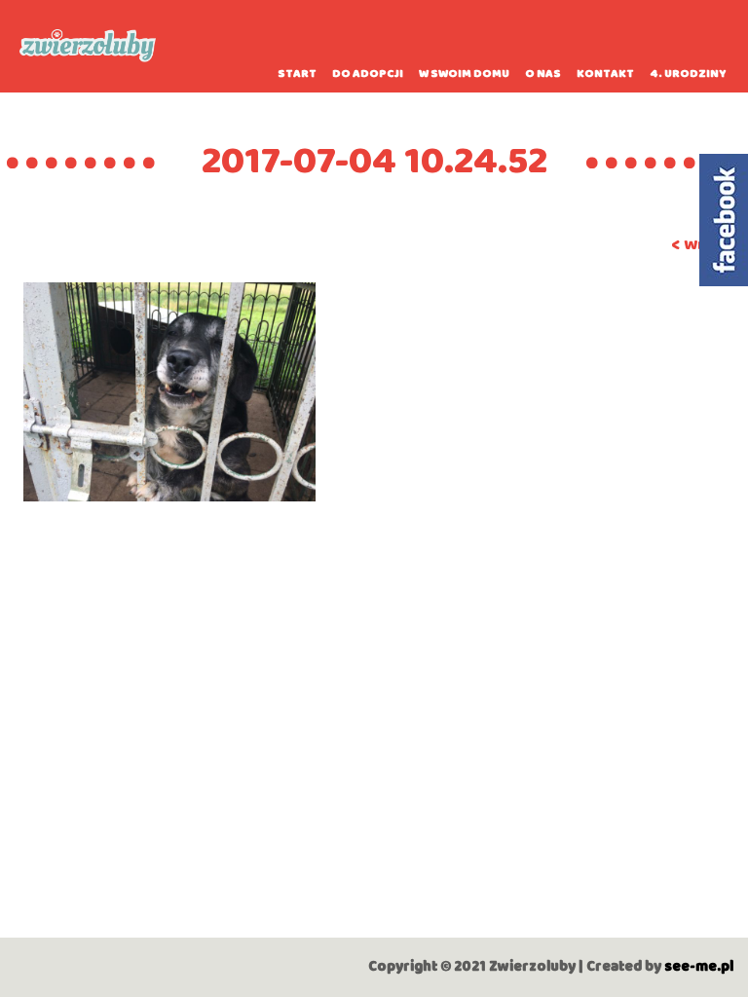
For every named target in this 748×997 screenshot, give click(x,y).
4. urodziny (688, 73)
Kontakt (605, 73)
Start (297, 73)
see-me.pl (698, 967)
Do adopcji (367, 73)
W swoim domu (464, 73)
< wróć (698, 244)
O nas (543, 73)
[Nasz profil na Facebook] (723, 220)
